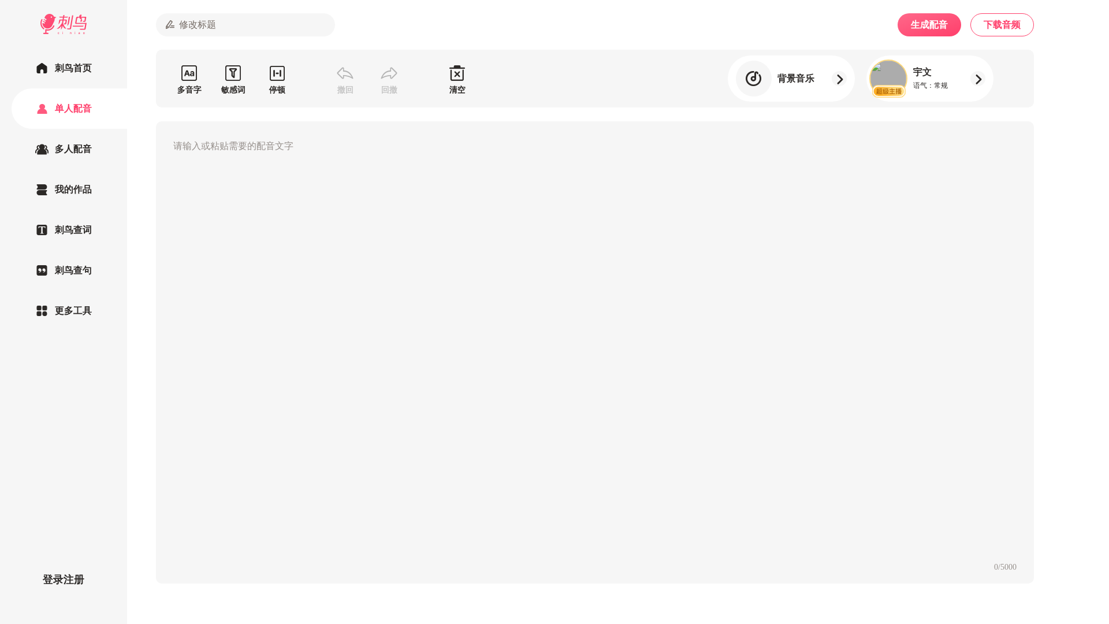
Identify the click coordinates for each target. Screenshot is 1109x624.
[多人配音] (63, 149)
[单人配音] (63, 108)
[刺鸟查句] (63, 270)
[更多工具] (63, 311)
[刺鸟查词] (63, 230)
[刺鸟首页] (63, 68)
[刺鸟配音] (63, 24)
